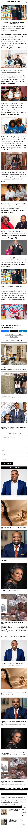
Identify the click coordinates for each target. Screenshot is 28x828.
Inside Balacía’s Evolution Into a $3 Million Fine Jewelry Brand (13, 528)
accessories (3, 797)
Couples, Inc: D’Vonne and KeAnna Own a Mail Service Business (13, 398)
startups (24, 812)
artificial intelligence (5, 799)
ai (10, 797)
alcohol (12, 797)
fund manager (17, 805)
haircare (25, 805)
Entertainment (20, 802)
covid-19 (9, 802)
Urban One (4, 231)
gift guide (21, 805)
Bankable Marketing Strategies (11, 137)
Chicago (2, 800)
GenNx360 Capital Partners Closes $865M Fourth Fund (13, 497)
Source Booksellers (7, 258)
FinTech (9, 805)
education (14, 802)
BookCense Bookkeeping (9, 204)
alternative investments (18, 797)
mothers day (13, 336)
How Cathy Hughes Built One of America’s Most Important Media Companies (13, 591)
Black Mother (9, 334)
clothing (7, 801)
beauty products (18, 799)
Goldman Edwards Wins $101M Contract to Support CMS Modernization (13, 560)
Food (13, 805)
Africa (7, 797)
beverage (24, 799)
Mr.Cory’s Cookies (6, 37)
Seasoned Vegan (6, 172)
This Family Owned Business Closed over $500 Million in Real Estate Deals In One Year (13, 428)
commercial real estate (17, 800)
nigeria (24, 807)
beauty (13, 799)
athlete (11, 799)
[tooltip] (5, 331)
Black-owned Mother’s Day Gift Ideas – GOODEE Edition (13, 369)
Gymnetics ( (4, 70)
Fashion (4, 805)
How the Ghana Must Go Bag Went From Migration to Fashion (12, 623)
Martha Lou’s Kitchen (7, 287)
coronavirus (4, 802)
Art (23, 797)
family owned (18, 334)
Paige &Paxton (5, 103)
